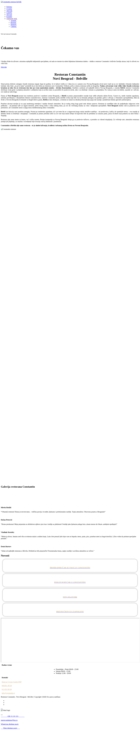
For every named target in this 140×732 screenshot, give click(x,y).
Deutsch (14, 24)
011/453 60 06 (7, 689)
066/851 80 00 (7, 686)
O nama (9, 9)
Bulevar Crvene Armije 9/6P (11, 682)
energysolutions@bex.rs (9, 720)
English (14, 21)
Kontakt (9, 17)
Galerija (9, 13)
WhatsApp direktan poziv (10, 724)
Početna (9, 7)
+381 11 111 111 (15, 716)
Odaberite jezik (11, 19)
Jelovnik (9, 11)
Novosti (9, 15)
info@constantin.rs (8, 693)
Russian (14, 23)
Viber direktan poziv (11, 728)
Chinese (14, 26)
